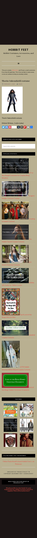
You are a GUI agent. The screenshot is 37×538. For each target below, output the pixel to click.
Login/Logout (28, 473)
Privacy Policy (22, 471)
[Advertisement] (18, 23)
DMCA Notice (11, 471)
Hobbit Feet (18, 49)
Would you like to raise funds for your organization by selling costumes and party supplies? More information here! (18, 489)
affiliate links (15, 70)
